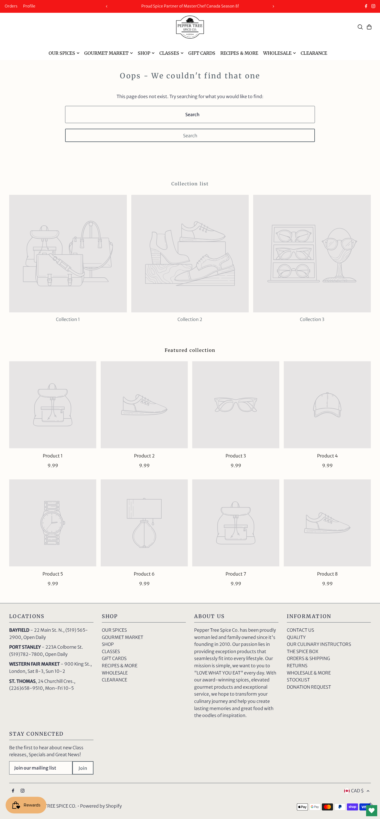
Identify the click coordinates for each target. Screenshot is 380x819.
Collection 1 (68, 319)
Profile (29, 6)
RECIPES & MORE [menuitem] (239, 53)
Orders (11, 6)
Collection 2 (189, 319)
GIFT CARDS (114, 658)
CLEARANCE (114, 680)
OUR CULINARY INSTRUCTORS (319, 644)
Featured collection (190, 350)
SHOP (108, 644)
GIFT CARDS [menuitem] (201, 53)
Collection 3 (312, 319)
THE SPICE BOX (302, 651)
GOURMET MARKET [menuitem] (106, 53)
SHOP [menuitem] (144, 53)
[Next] (273, 6)
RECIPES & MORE (119, 665)
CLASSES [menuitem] (169, 53)
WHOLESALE (115, 673)
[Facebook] (366, 6)
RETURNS (297, 665)
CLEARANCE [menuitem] (314, 53)
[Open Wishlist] (371, 810)
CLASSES (111, 651)
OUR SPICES (114, 630)
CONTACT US (300, 630)
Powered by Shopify (101, 806)
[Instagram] (373, 6)
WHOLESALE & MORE (309, 673)
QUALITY (296, 637)
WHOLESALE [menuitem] (277, 53)
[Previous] (107, 6)
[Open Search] (360, 26)
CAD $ (357, 790)
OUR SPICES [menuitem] (62, 53)
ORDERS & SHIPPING (308, 658)
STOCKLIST (298, 680)
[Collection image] (68, 253)
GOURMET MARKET (122, 637)
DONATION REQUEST (309, 687)
